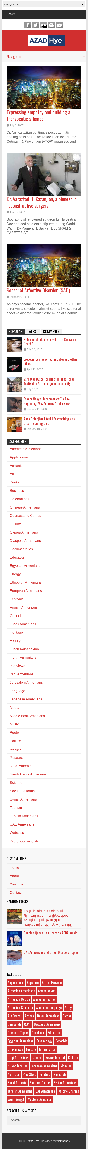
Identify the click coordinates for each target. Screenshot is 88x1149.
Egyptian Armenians (25, 566)
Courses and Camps (25, 515)
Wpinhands (63, 1141)
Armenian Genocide (20, 1007)
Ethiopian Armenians (25, 582)
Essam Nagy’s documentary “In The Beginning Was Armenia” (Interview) (47, 401)
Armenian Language (49, 1007)
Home (14, 867)
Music (14, 724)
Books (14, 482)
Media (14, 707)
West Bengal (16, 1099)
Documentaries (21, 549)
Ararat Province (52, 982)
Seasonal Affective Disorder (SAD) (38, 290)
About (14, 876)
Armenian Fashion (44, 999)
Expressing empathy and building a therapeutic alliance (38, 115)
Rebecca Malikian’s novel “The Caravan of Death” (51, 342)
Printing (45, 1074)
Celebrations (19, 499)
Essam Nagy (44, 1041)
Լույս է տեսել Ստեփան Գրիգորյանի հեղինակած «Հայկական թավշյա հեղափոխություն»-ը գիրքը (48, 917)
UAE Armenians (22, 824)
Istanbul (37, 1057)
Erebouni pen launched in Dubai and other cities (51, 361)
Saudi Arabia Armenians (28, 774)
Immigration (47, 1049)
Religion (16, 749)
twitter (35, 25)
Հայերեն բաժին (24, 841)
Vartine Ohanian (68, 1091)
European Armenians (26, 591)
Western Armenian (39, 1099)
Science (16, 782)
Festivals (16, 599)
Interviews (17, 666)
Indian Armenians (23, 657)
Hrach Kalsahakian (24, 649)
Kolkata (73, 1057)
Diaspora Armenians (25, 541)
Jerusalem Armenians (26, 682)
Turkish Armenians (24, 816)
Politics (15, 741)
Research (17, 757)
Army (68, 1007)
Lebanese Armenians (26, 699)
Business (17, 490)
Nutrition (14, 1074)
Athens (29, 1016)
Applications (19, 457)
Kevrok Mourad (55, 1057)
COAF (27, 1024)
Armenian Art (47, 990)
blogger (51, 25)
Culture (15, 524)
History (15, 641)
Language (17, 691)
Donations (38, 1032)
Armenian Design (19, 999)
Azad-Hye (34, 1141)
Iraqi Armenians (22, 674)
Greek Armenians (23, 624)
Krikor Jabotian (18, 1066)
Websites (17, 833)
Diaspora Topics (18, 1032)
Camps (67, 1016)
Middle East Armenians (27, 716)
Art (12, 474)
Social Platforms (22, 791)
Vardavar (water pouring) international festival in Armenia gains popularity (49, 381)
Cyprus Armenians (24, 532)
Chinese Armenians (25, 507)
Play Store (29, 1074)
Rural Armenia (21, 766)
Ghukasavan (15, 1049)
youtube (59, 25)
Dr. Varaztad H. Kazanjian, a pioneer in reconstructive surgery (42, 202)
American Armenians (25, 449)
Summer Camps (40, 1082)
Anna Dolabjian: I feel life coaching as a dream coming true (49, 421)
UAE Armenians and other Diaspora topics (51, 952)
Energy (15, 574)
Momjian (66, 1066)
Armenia (16, 465)
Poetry (15, 732)
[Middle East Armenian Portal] (46, 42)
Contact (16, 892)
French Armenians (24, 607)
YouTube (16, 884)
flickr (43, 25)
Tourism (16, 807)
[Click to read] (44, 87)
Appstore (33, 982)
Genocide (17, 616)
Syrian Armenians (23, 799)
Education (17, 557)
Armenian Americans (21, 990)
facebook (27, 25)
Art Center (15, 1016)
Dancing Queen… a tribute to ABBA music (50, 933)
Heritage (16, 632)
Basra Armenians (48, 1016)
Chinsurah (14, 1024)
